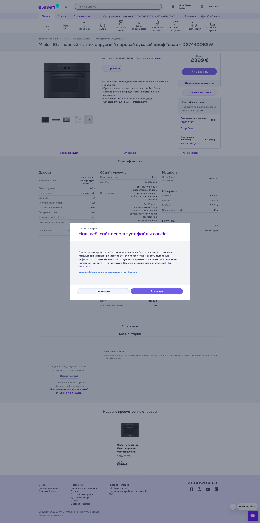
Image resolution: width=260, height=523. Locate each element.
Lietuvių (83, 228)
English (94, 228)
